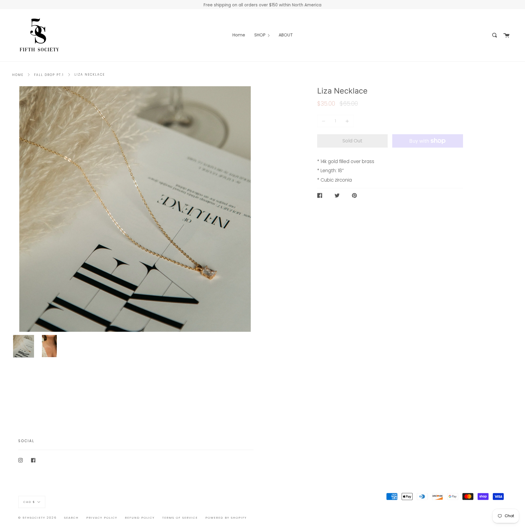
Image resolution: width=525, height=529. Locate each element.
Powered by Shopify (226, 518)
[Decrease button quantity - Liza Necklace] (324, 121)
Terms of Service (180, 518)
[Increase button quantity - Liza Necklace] (346, 121)
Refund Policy (140, 518)
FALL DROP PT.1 (49, 75)
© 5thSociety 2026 (37, 518)
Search (71, 518)
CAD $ (29, 502)
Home (17, 75)
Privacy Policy (101, 518)
